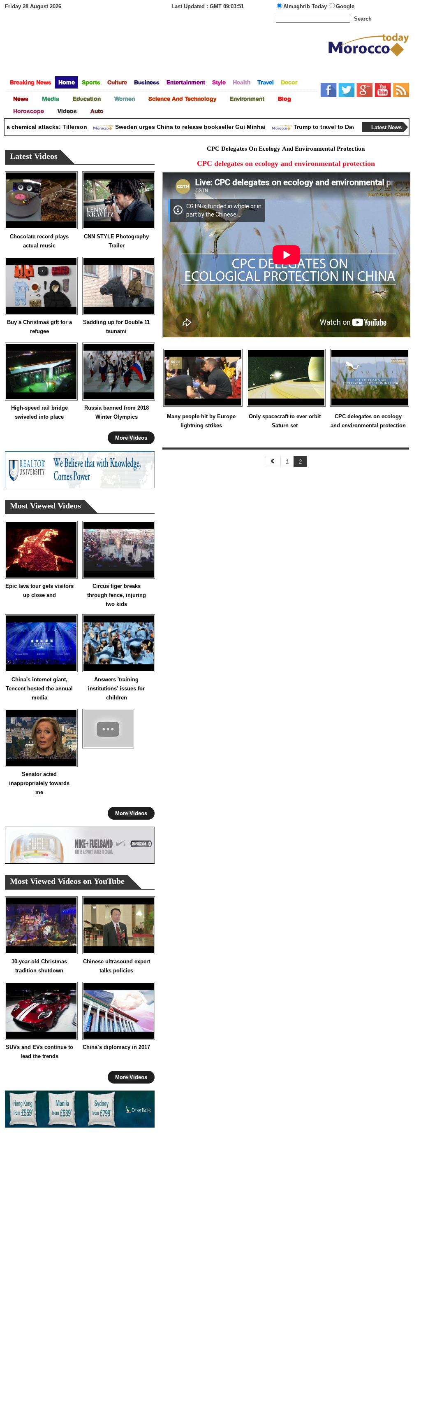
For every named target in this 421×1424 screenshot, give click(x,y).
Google (345, 6)
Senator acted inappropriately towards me (39, 783)
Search (363, 19)
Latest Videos (34, 157)
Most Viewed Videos (45, 506)
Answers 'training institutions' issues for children (116, 688)
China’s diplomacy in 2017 (116, 1047)
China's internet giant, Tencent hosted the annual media (39, 688)
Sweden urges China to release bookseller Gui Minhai (175, 127)
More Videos (131, 438)
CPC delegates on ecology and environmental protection (368, 421)
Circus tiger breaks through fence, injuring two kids (116, 595)
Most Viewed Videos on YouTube (67, 882)
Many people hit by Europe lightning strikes (201, 421)
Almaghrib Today (305, 6)
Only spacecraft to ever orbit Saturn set (285, 421)
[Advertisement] (166, 51)
